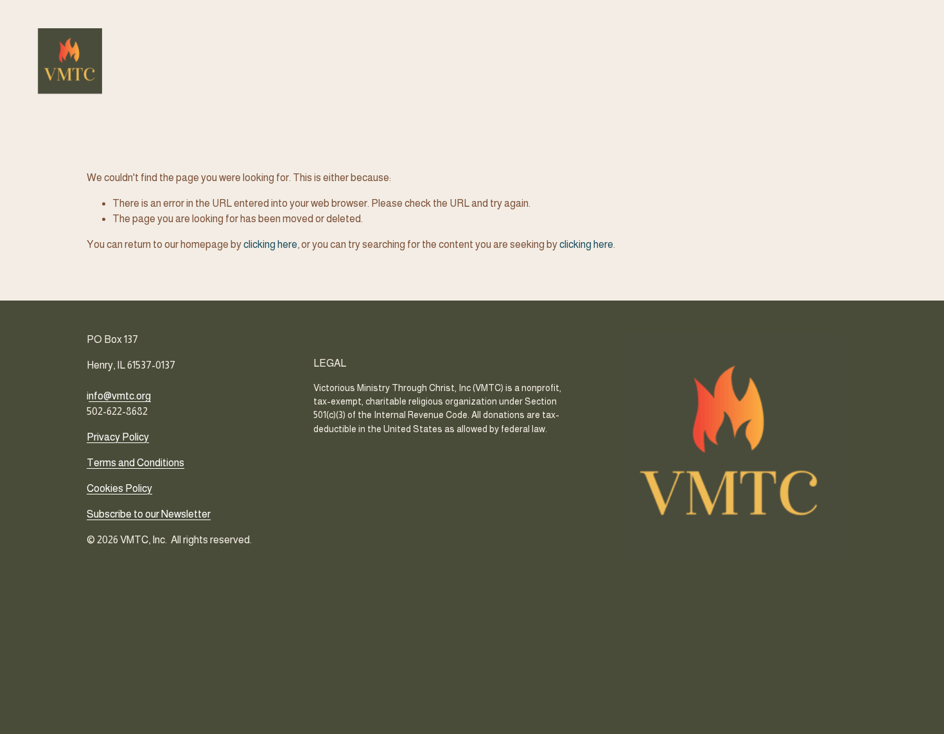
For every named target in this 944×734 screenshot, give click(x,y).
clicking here (270, 244)
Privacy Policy (118, 437)
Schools (577, 60)
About (533, 60)
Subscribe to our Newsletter (149, 514)
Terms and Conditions (135, 462)
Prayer (624, 60)
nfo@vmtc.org (120, 395)
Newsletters (713, 60)
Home (492, 60)
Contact (772, 60)
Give (662, 60)
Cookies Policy (119, 488)
